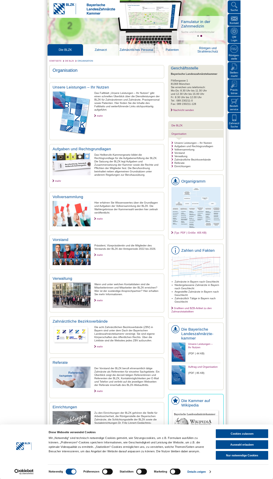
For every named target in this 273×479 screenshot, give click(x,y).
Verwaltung (180, 156)
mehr (100, 115)
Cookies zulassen (242, 433)
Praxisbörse (234, 91)
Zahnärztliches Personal (136, 50)
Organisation (85, 61)
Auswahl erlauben (242, 444)
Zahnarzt (101, 50)
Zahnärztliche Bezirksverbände (192, 159)
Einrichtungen (182, 166)
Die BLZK (65, 50)
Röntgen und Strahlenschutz (207, 50)
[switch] (107, 472)
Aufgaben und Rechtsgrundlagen (193, 146)
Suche (234, 10)
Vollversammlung (184, 149)
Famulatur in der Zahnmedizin (195, 23)
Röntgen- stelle (234, 57)
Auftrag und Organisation (203, 366)
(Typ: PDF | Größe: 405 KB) (190, 232)
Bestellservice (234, 107)
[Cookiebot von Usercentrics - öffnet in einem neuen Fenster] (24, 472)
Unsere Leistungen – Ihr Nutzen (193, 142)
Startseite (55, 61)
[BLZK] (82, 13)
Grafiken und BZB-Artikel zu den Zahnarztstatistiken (191, 310)
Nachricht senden (183, 110)
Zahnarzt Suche (234, 125)
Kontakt (234, 23)
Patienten (172, 50)
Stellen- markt (234, 74)
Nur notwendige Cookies (242, 455)
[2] (201, 36)
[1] (198, 36)
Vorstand (179, 152)
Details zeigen (196, 471)
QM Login (234, 38)
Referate (179, 162)
